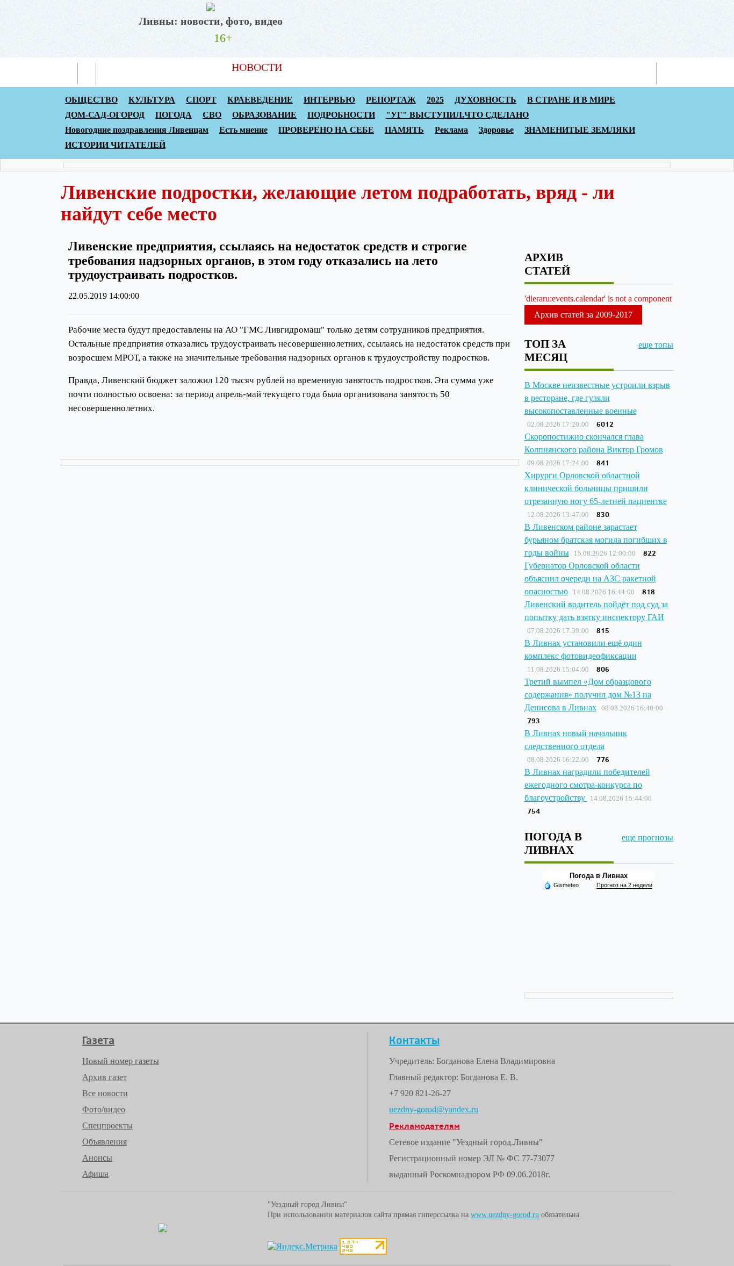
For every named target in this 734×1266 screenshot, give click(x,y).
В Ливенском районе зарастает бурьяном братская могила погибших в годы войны (595, 539)
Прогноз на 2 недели (624, 885)
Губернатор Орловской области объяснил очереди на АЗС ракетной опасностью (590, 578)
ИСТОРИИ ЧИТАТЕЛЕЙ (115, 144)
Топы (392, 67)
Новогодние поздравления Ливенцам (136, 129)
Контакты (500, 67)
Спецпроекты (107, 1125)
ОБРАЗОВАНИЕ (264, 114)
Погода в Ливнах (599, 876)
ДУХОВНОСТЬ (485, 99)
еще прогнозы (647, 837)
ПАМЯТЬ (404, 129)
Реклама (441, 67)
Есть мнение (243, 129)
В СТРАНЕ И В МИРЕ (571, 99)
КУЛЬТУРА (151, 99)
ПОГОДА (173, 114)
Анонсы (97, 1157)
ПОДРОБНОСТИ (341, 114)
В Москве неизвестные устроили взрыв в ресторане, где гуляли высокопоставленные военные (597, 397)
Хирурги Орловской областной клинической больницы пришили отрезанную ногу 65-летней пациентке (595, 488)
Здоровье (496, 129)
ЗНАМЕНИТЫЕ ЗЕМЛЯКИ (579, 129)
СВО (212, 114)
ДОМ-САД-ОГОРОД (105, 114)
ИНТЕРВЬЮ (329, 99)
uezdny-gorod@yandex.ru (433, 1109)
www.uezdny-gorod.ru (505, 1215)
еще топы (655, 344)
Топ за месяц (545, 350)
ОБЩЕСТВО (91, 99)
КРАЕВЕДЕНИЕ (260, 99)
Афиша (95, 1173)
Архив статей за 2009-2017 (583, 314)
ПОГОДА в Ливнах (553, 843)
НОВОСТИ (257, 67)
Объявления (104, 1141)
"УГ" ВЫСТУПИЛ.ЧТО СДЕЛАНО (457, 114)
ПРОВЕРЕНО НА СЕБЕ (326, 129)
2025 (435, 99)
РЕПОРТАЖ (391, 99)
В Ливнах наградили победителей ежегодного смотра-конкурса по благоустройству (587, 784)
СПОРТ (201, 99)
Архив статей (331, 67)
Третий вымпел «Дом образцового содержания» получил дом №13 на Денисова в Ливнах (587, 694)
